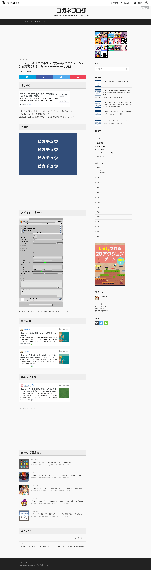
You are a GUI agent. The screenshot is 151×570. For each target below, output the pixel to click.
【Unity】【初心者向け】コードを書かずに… (70, 546)
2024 (98, 183)
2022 (98, 192)
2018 (98, 212)
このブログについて (101, 311)
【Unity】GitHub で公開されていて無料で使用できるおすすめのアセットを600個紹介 (56, 488)
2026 (98, 167)
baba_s (103, 306)
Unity (22, 71)
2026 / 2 (102, 170)
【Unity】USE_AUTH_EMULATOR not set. (116, 81)
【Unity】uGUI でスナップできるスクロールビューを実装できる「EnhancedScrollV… (57, 475)
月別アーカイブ (100, 163)
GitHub (37, 22)
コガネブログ (17, 8)
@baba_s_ (104, 304)
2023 (98, 187)
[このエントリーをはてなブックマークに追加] (27, 77)
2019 (98, 207)
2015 (98, 227)
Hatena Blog (31, 565)
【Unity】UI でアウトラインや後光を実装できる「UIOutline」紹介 (51, 462)
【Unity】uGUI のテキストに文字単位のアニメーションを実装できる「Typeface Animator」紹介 (51, 65)
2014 (98, 231)
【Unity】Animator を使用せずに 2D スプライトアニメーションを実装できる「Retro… (57, 501)
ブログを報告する (42, 565)
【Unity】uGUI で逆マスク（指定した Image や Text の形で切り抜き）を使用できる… (57, 514)
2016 (98, 222)
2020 (98, 202)
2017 (98, 217)
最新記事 (98, 77)
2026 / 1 (102, 173)
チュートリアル (24, 22)
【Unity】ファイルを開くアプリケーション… (34, 546)
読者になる (145, 8)
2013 (98, 236)
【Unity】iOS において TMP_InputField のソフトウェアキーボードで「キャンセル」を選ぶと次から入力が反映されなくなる (117, 104)
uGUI (36, 71)
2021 (98, 197)
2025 (98, 178)
